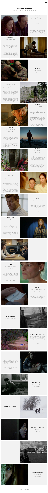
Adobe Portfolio (26, 489)
